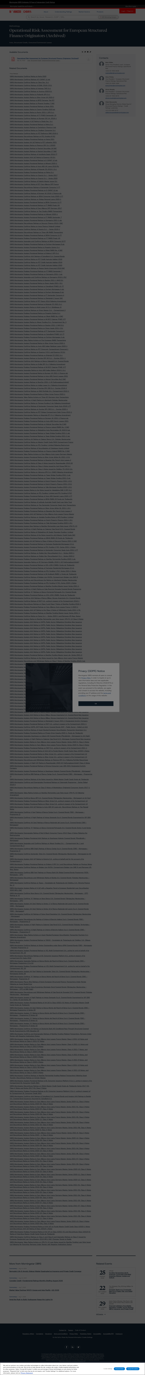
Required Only (119, 1368)
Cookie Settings (108, 1368)
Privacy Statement (27, 1373)
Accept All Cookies (133, 1368)
